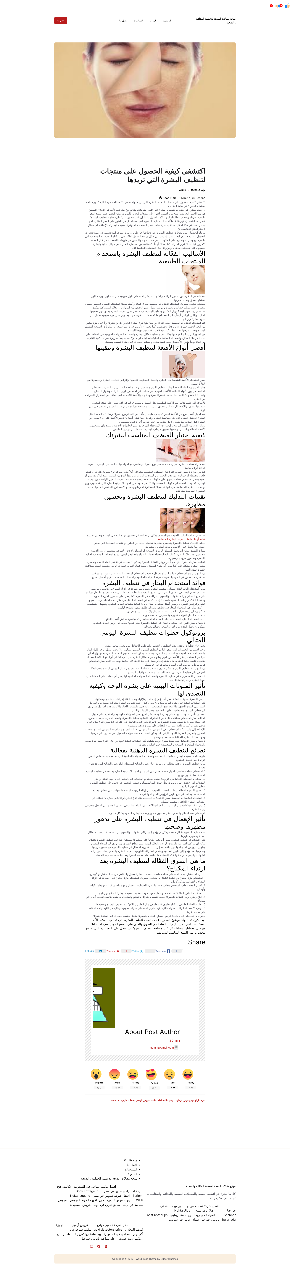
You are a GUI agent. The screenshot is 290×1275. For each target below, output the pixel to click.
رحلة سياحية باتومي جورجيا (99, 1238)
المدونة (132, 1174)
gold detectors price (108, 1229)
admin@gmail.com (162, 1047)
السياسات (130, 1169)
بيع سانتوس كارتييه (119, 1200)
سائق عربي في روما (107, 1205)
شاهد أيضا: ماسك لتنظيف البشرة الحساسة (181, 539)
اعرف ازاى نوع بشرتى (194, 1100)
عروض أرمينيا (80, 1225)
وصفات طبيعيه (128, 1100)
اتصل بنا (60, 20)
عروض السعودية (80, 1205)
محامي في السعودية (117, 1234)
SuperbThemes (169, 1258)
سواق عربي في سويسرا (183, 1219)
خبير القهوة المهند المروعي (86, 1200)
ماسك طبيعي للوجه (146, 1100)
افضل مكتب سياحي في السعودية (95, 1186)
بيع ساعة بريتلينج (181, 1215)
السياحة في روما (205, 1215)
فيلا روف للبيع (205, 1210)
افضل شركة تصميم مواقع (203, 1206)
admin (183, 189)
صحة (113, 1100)
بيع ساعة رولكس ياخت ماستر (82, 1234)
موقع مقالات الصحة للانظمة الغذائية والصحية (211, 1186)
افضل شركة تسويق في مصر (111, 1196)
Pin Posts (130, 1160)
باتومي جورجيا (210, 1219)
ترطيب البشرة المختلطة (170, 1100)
